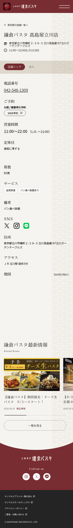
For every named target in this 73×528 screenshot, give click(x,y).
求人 (31, 66)
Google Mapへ (61, 274)
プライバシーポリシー (14, 508)
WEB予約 (15, 113)
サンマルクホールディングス (17, 502)
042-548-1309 (16, 90)
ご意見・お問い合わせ (14, 514)
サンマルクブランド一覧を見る (18, 496)
